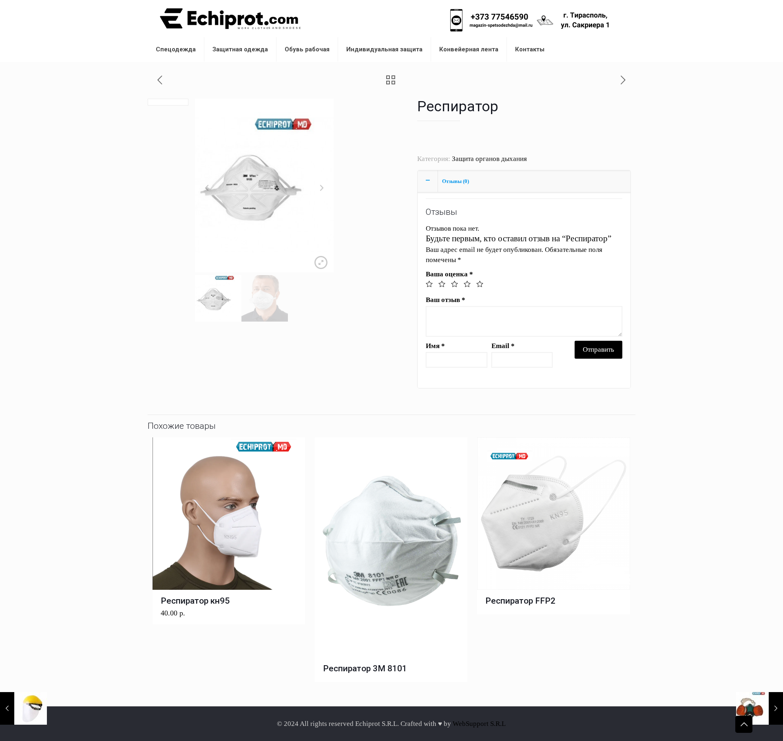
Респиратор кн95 (195, 601)
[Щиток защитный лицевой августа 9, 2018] (23, 708)
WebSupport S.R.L (479, 724)
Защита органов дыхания (489, 159)
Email (503, 346)
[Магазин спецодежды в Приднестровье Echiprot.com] (230, 18)
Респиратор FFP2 (520, 601)
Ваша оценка (449, 274)
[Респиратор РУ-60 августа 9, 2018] (759, 708)
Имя (435, 346)
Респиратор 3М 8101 (365, 668)
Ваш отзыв (445, 300)
